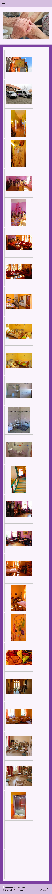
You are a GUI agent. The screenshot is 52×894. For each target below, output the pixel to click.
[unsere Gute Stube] (19, 242)
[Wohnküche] (19, 301)
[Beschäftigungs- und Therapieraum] (19, 183)
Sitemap (21, 887)
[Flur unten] (18, 123)
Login (47, 887)
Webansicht (44, 890)
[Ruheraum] (19, 331)
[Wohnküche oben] (19, 686)
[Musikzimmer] (19, 509)
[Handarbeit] (18, 627)
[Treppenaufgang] (18, 479)
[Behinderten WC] (19, 449)
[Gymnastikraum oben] (19, 746)
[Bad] (19, 390)
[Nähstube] (19, 568)
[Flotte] (19, 94)
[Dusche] (19, 420)
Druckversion (11, 887)
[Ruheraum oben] (19, 716)
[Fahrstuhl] (18, 805)
